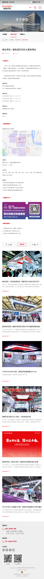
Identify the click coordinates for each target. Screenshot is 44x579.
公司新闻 (4, 34)
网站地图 (19, 576)
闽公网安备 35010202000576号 (22, 574)
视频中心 (22, 34)
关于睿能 (11, 39)
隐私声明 (25, 576)
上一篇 (9, 244)
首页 (6, 39)
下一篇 (34, 244)
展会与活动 (14, 34)
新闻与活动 (18, 39)
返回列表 (22, 244)
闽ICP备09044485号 (22, 570)
